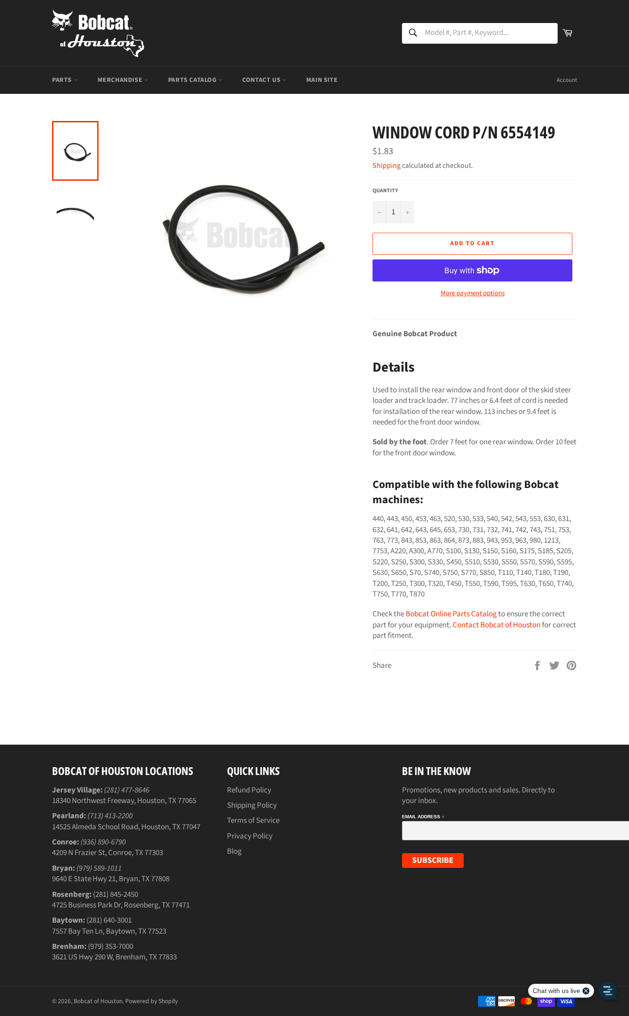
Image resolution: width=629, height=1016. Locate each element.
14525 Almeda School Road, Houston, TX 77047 (126, 826)
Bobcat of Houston (98, 1001)
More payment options (473, 293)
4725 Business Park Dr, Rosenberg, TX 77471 (121, 905)
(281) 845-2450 (115, 894)
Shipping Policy (252, 805)
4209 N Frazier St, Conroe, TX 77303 (107, 852)
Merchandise (121, 80)
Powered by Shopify (151, 1001)
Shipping (387, 166)
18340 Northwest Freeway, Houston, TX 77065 (124, 800)
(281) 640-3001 (109, 920)
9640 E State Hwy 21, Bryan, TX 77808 (110, 878)
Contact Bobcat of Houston (497, 625)
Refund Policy (249, 790)
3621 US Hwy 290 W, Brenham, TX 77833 (114, 957)
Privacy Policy (250, 836)
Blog (234, 851)
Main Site (322, 80)
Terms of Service (253, 820)
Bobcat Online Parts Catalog (451, 614)
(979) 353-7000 (110, 946)
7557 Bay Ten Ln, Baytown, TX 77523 (109, 931)
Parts (63, 80)
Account (567, 80)
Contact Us (262, 80)
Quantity (385, 191)
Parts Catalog (193, 80)
